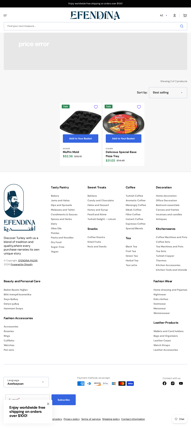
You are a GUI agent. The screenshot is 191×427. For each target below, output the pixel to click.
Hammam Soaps (13, 308)
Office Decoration (166, 200)
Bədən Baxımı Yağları (16, 289)
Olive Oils (56, 228)
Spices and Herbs (61, 219)
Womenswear (162, 313)
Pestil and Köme (97, 214)
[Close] (48, 404)
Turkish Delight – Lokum (101, 219)
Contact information (133, 419)
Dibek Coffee (133, 209)
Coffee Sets (163, 241)
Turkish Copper (165, 255)
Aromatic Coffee (135, 200)
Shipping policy (111, 419)
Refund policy (54, 419)
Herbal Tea (132, 260)
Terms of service (91, 419)
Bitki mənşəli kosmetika (17, 294)
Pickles (55, 233)
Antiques (161, 219)
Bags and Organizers (166, 335)
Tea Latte (131, 265)
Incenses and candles (169, 214)
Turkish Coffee (134, 195)
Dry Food (56, 242)
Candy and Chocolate (100, 200)
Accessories (11, 326)
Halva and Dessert (98, 205)
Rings (7, 335)
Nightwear (160, 294)
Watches (9, 345)
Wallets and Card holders (169, 331)
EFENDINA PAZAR (27, 260)
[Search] (182, 26)
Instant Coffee (134, 219)
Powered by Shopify (22, 264)
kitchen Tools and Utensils (171, 269)
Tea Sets (161, 251)
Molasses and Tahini (63, 209)
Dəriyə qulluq (11, 303)
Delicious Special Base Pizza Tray (121, 154)
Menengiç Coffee (136, 205)
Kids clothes (161, 299)
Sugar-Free (57, 246)
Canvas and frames (167, 209)
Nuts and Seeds (97, 246)
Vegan (54, 251)
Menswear (160, 308)
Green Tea (132, 255)
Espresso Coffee (135, 223)
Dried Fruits (94, 241)
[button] (5, 15)
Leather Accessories (166, 349)
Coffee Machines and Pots (171, 237)
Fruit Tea (131, 251)
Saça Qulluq (11, 299)
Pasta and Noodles (62, 237)
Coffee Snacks (96, 237)
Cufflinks (9, 340)
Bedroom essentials (167, 205)
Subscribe (64, 399)
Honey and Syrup (97, 209)
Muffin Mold (71, 152)
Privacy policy (72, 419)
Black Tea (131, 246)
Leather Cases (162, 340)
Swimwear (160, 303)
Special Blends (134, 228)
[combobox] (95, 26)
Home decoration (166, 195)
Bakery (55, 195)
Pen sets (9, 349)
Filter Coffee (133, 214)
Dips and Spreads (61, 205)
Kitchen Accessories (168, 265)
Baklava (92, 195)
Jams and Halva (60, 200)
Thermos (161, 260)
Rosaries (9, 331)
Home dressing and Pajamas (170, 289)
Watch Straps (162, 345)
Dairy (54, 223)
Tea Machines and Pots (169, 246)
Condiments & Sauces (64, 214)
